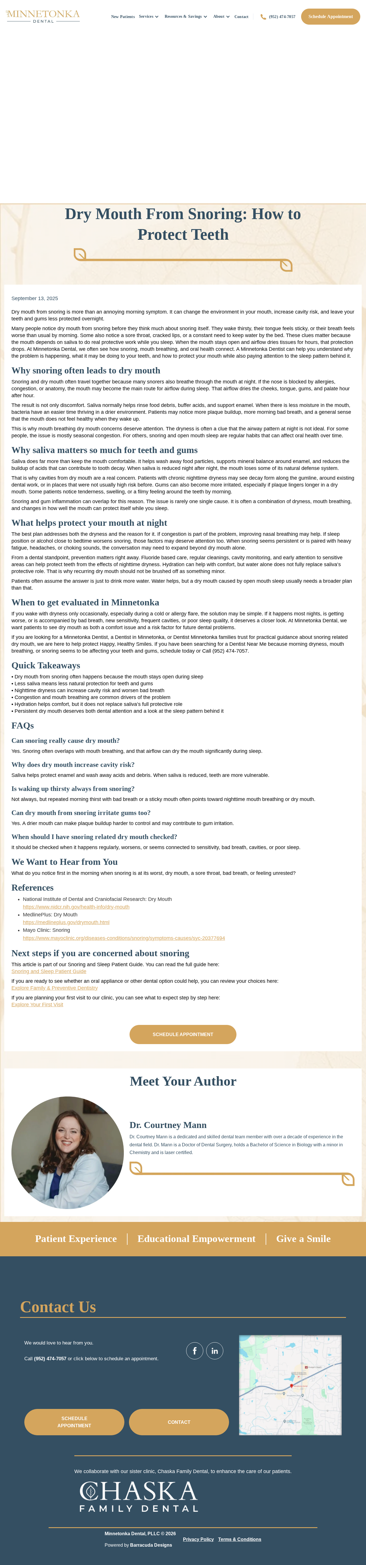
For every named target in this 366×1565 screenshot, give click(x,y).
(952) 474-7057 (282, 16)
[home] (43, 16)
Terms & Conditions (239, 1539)
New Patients (123, 16)
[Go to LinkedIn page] (214, 1350)
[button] (149, 16)
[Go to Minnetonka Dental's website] (138, 1494)
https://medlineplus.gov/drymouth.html (66, 922)
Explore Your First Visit (37, 1004)
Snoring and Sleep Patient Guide (48, 971)
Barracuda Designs (151, 1545)
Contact (241, 16)
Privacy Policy (198, 1539)
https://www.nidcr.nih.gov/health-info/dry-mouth (76, 907)
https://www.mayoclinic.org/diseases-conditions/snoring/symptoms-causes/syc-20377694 (124, 938)
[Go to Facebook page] (194, 1350)
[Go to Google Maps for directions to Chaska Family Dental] (290, 1385)
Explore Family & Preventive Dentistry (54, 988)
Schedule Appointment (331, 16)
